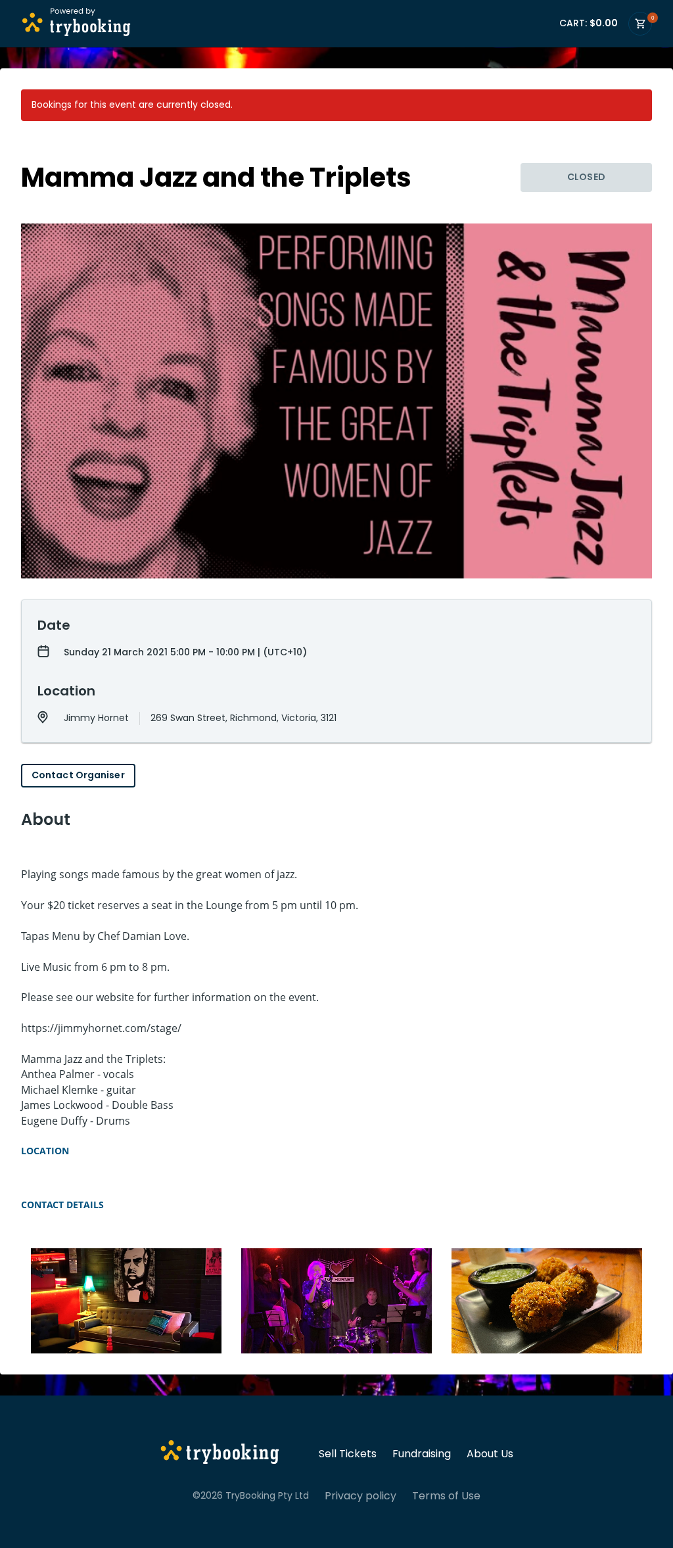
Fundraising (421, 1454)
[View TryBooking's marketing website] (219, 1454)
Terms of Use (446, 1496)
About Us (490, 1454)
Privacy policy (360, 1496)
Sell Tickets (348, 1454)
